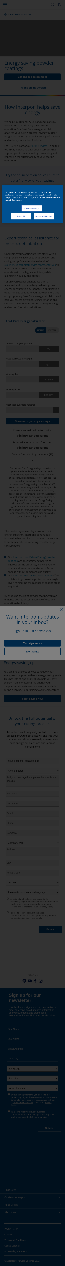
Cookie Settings (31, 208)
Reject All (21, 216)
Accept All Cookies (44, 216)
